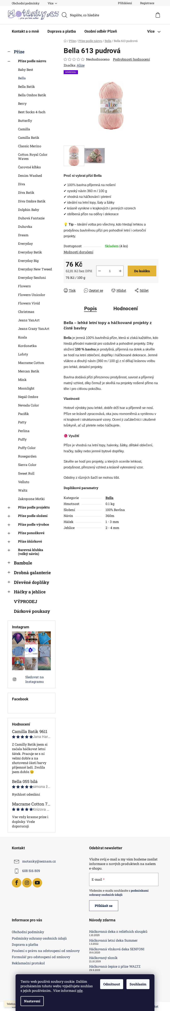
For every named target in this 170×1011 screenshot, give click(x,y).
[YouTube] (37, 882)
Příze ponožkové (31, 533)
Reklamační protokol (28, 963)
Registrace (147, 3)
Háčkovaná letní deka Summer (113, 940)
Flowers (24, 286)
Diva (21, 184)
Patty (22, 422)
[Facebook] (16, 882)
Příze (19, 52)
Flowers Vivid (29, 303)
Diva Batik (26, 192)
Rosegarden (27, 456)
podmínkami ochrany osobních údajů (119, 893)
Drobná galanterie (32, 572)
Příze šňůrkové (30, 541)
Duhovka (25, 226)
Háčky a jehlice (30, 592)
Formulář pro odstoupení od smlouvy (41, 957)
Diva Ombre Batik (31, 201)
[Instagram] (27, 882)
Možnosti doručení (78, 252)
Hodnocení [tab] (125, 308)
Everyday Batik (30, 252)
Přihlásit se (104, 905)
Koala (22, 337)
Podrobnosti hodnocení (131, 59)
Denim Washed (30, 175)
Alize (81, 65)
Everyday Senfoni (32, 277)
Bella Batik (26, 86)
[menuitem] (25, 31)
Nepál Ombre (28, 396)
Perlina (23, 431)
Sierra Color (27, 464)
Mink (22, 379)
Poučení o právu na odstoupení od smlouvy (46, 950)
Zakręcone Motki (31, 499)
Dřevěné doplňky (31, 582)
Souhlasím (138, 984)
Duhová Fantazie (31, 218)
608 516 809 (31, 870)
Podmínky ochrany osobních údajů (39, 938)
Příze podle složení (32, 515)
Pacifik (23, 413)
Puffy (22, 439)
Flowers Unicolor (31, 294)
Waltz (22, 490)
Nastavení (32, 1001)
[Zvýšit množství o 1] (120, 271)
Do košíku (142, 271)
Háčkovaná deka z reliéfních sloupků (118, 931)
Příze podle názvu (32, 61)
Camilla (24, 129)
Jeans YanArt (29, 320)
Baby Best (25, 69)
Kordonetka (27, 345)
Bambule (23, 563)
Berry (22, 103)
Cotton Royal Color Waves (32, 156)
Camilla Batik (28, 137)
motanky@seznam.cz (39, 861)
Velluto (23, 482)
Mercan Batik (28, 371)
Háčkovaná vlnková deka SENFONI (116, 949)
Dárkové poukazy (32, 611)
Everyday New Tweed (35, 269)
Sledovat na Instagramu (34, 679)
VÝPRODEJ (25, 601)
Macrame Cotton (31, 362)
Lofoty (23, 354)
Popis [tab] (90, 308)
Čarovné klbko (29, 167)
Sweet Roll (26, 473)
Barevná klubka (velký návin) (30, 552)
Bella (22, 78)
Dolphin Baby (28, 209)
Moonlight (26, 388)
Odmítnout (111, 984)
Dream (23, 235)
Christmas (26, 311)
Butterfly (25, 120)
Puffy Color (27, 448)
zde (80, 990)
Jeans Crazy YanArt (33, 328)
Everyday (25, 243)
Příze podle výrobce (33, 524)
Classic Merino (29, 146)
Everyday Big (28, 260)
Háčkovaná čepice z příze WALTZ (114, 966)
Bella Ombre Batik (32, 95)
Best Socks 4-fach (31, 112)
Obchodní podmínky (25, 3)
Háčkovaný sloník (103, 958)
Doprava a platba (25, 944)
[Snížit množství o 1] (99, 271)
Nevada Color (28, 405)
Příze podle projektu (34, 507)
